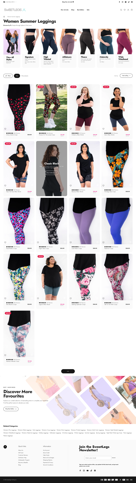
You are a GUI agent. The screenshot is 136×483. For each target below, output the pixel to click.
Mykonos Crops (108, 248)
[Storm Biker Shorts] (117, 107)
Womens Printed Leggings (78, 430)
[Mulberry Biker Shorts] (84, 107)
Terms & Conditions (48, 465)
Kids (26, 63)
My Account (46, 450)
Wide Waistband (123, 58)
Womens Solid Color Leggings (95, 430)
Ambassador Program (23, 460)
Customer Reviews (23, 455)
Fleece (84, 56)
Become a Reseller (23, 462)
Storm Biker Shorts (109, 135)
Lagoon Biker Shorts (44, 304)
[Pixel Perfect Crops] (18, 221)
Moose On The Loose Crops (47, 135)
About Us (20, 450)
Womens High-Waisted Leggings (114, 430)
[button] (9, 133)
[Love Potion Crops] (84, 221)
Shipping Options (47, 460)
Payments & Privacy (48, 462)
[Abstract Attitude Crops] (18, 334)
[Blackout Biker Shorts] (84, 164)
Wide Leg (49, 64)
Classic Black (51, 163)
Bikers (34, 61)
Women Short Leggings (63, 430)
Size (17, 76)
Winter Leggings (79, 433)
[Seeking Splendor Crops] (84, 277)
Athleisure (66, 56)
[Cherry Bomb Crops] (18, 107)
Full (25, 61)
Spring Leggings (100, 433)
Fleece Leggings (8, 436)
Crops (28, 61)
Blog (19, 465)
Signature (29, 56)
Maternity (104, 56)
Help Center (46, 455)
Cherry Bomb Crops (11, 135)
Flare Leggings (127, 433)
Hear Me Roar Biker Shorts (13, 192)
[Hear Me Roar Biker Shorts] (18, 164)
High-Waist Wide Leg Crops (114, 433)
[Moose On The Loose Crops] (51, 107)
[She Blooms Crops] (18, 277)
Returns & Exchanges (48, 457)
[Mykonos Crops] (117, 221)
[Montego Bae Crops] (117, 164)
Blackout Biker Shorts (77, 192)
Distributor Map (22, 457)
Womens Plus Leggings (10, 430)
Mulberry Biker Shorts (78, 135)
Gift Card (20, 453)
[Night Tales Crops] (51, 221)
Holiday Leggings (44, 433)
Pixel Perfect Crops (11, 248)
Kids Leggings (37, 430)
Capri (31, 61)
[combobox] (9, 2)
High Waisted (47, 58)
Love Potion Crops (77, 248)
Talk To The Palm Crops (110, 304)
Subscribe (114, 457)
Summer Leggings (90, 433)
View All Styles (10, 58)
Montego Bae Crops (110, 192)
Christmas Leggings (67, 433)
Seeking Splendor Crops (78, 304)
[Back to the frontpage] (4, 16)
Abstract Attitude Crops (12, 361)
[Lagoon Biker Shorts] (51, 277)
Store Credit (46, 453)
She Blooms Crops (11, 304)
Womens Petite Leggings (25, 430)
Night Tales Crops (44, 248)
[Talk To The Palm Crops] (117, 277)
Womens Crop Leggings (48, 430)
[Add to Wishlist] (5, 129)
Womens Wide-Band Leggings (12, 433)
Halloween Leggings (55, 433)
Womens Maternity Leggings (30, 433)
